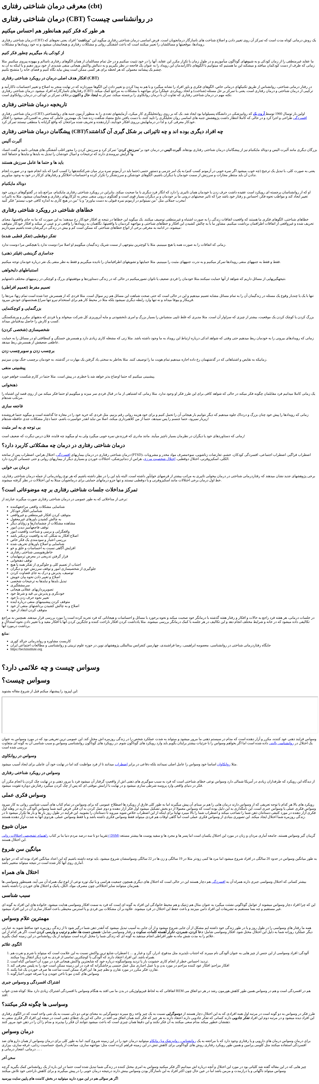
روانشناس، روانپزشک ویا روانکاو (173, 1041)
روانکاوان (223, 764)
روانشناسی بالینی (281, 743)
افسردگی (300, 118)
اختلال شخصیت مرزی (159, 459)
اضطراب (121, 764)
